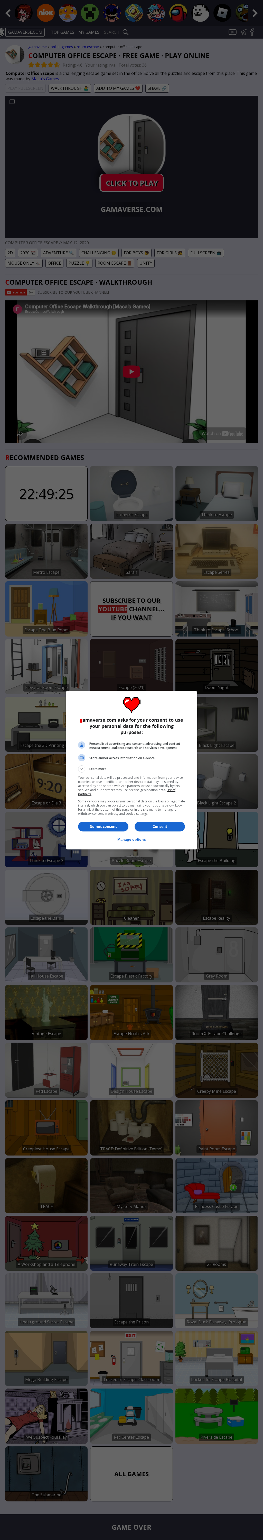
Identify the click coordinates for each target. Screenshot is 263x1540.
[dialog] (131, 770)
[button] (131, 769)
